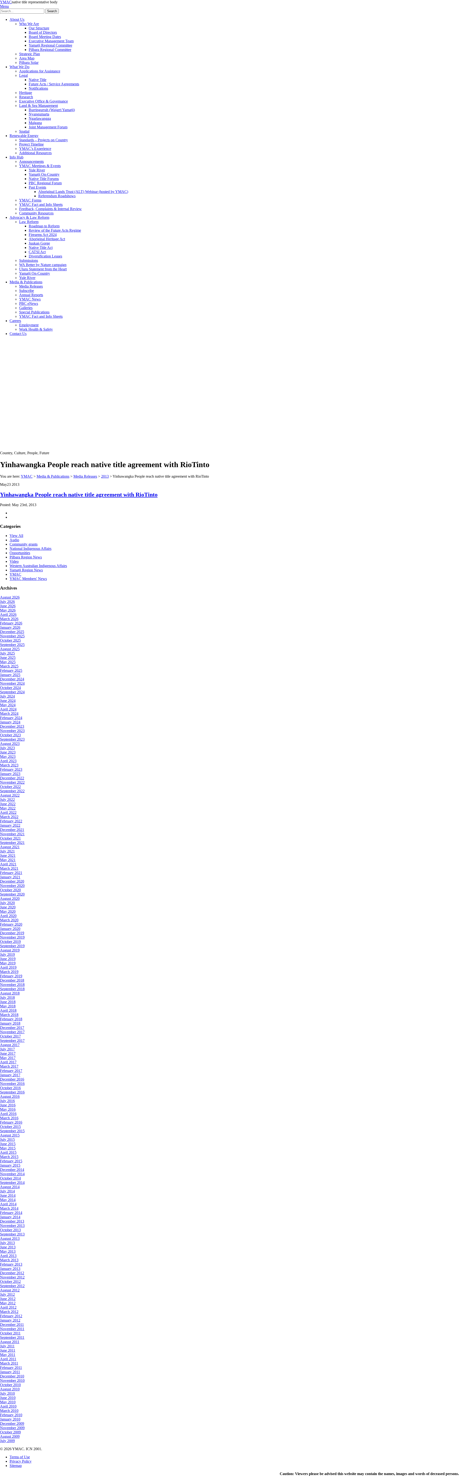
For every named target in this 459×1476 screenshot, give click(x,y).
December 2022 (12, 778)
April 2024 (8, 709)
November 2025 (12, 636)
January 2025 (10, 675)
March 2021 (9, 868)
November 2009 (12, 1428)
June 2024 (8, 701)
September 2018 (12, 989)
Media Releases (31, 286)
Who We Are (29, 24)
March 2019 (9, 972)
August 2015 (10, 1135)
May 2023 (8, 756)
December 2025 (12, 632)
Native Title (37, 80)
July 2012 (7, 1294)
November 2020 (12, 886)
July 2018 (7, 997)
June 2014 (8, 1195)
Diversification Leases (45, 256)
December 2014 (12, 1170)
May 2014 (8, 1200)
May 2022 (8, 808)
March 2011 (9, 1363)
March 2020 (9, 920)
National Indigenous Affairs (30, 549)
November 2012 (12, 1277)
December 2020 (12, 881)
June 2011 (7, 1350)
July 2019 (7, 954)
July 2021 (7, 851)
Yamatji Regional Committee (50, 45)
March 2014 (9, 1208)
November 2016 (12, 1084)
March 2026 (9, 619)
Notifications (38, 88)
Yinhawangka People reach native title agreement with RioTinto (79, 495)
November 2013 (12, 1226)
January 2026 (10, 627)
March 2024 (9, 713)
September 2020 (12, 894)
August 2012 (10, 1290)
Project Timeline (31, 144)
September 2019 (12, 946)
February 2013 (11, 1264)
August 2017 (10, 1045)
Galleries (26, 308)
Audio (14, 540)
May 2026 (8, 610)
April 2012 (8, 1307)
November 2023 (12, 731)
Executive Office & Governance (43, 101)
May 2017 (8, 1058)
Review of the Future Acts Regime (55, 230)
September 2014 (12, 1183)
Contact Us (18, 334)
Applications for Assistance (39, 71)
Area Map (26, 58)
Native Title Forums (44, 179)
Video (14, 561)
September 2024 (12, 692)
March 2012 (9, 1312)
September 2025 (12, 645)
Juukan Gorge (39, 243)
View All (16, 536)
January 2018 (10, 1023)
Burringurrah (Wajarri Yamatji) (52, 110)
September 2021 (12, 843)
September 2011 (12, 1337)
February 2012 (11, 1316)
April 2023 (8, 761)
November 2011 (12, 1329)
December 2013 (12, 1221)
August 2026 (10, 597)
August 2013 (10, 1238)
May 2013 (8, 1251)
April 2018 (8, 1010)
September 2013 (12, 1234)
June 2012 (8, 1299)
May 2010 (8, 1402)
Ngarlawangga (40, 118)
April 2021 (8, 864)
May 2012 (8, 1303)
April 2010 (8, 1406)
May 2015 (8, 1148)
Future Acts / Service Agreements (54, 84)
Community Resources (36, 213)
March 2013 (9, 1260)
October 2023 (10, 735)
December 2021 (12, 830)
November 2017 (12, 1032)
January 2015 (10, 1165)
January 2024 (10, 722)
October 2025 (10, 640)
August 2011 (9, 1342)
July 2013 (7, 1243)
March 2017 (9, 1066)
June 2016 (8, 1105)
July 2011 (7, 1346)
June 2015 (8, 1144)
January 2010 (10, 1419)
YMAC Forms (30, 200)
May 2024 (8, 705)
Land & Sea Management (38, 106)
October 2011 (10, 1333)
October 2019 (10, 942)
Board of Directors (43, 32)
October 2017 (10, 1036)
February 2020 (11, 924)
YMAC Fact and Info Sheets (41, 204)
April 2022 (8, 812)
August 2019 (10, 950)
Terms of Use (20, 1457)
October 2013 (10, 1230)
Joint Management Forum (48, 127)
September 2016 (12, 1092)
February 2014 (11, 1213)
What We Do (19, 67)
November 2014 (12, 1174)
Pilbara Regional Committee (50, 50)
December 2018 (12, 980)
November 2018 (12, 985)
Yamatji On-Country (44, 174)
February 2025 (11, 670)
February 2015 (11, 1161)
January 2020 (10, 929)
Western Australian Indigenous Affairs (38, 566)
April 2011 (8, 1359)
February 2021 (11, 873)
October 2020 (10, 890)
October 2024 (10, 688)
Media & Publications (26, 282)
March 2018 (9, 1015)
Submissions (28, 260)
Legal (23, 75)
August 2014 (10, 1187)
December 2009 (12, 1423)
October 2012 (10, 1281)
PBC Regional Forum (45, 183)
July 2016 (7, 1101)
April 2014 (8, 1204)
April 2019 (8, 967)
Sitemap (16, 1466)
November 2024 (12, 683)
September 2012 (12, 1286)
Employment (28, 325)
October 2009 (10, 1432)
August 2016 (10, 1096)
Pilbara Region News (26, 557)
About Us (17, 19)
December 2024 (12, 679)
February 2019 (11, 976)
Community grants (24, 544)
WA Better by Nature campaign (42, 265)
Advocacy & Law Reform (29, 217)
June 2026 (8, 606)
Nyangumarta (39, 114)
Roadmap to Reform (44, 226)
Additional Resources (35, 153)
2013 (105, 476)
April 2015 (8, 1152)
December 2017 (12, 1028)
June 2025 (8, 658)
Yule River (37, 170)
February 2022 (11, 821)
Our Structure (39, 28)
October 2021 (10, 838)
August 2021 (10, 847)
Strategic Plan (29, 54)
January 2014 (10, 1217)
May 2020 (8, 911)
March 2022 (9, 817)
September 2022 (12, 791)
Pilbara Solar (28, 62)
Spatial (24, 131)
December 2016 (12, 1079)
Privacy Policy (21, 1461)
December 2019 (12, 933)
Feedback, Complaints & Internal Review (50, 209)
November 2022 (12, 782)
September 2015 (12, 1131)
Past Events (37, 187)
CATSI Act (37, 252)
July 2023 (7, 748)
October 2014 (10, 1178)
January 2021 (10, 877)
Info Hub (16, 157)
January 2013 (10, 1269)
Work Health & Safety (36, 329)
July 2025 (7, 653)
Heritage (25, 93)
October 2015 (10, 1127)
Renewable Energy (24, 136)
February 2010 (11, 1415)
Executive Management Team (51, 41)
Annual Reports (31, 295)
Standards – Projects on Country (43, 140)
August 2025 (10, 649)
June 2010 (8, 1398)
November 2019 (12, 937)
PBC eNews (28, 303)
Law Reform (28, 222)
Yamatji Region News (26, 570)
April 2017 (8, 1062)
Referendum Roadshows (57, 196)
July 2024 (7, 696)
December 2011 (12, 1325)
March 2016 (9, 1118)
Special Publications (34, 312)
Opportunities (20, 553)
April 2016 (8, 1114)
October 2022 (10, 787)
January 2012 (10, 1320)
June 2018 (8, 1002)
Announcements (31, 161)
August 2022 (10, 795)
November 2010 (12, 1380)
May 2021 (8, 860)
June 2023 (8, 752)
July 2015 (7, 1139)
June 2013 (8, 1247)
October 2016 (10, 1088)
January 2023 (10, 774)
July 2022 (7, 800)
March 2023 (9, 765)
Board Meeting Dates (45, 37)
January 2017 (10, 1075)
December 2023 (12, 726)
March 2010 (9, 1411)
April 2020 (8, 916)
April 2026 (8, 614)
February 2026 (11, 623)
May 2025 (8, 662)
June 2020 (8, 907)
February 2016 (11, 1122)
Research (26, 97)
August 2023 (10, 744)
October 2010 (10, 1385)
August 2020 (10, 899)
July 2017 (7, 1049)
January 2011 (10, 1372)
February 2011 (11, 1368)
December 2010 (12, 1376)
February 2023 (11, 769)
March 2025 (9, 666)
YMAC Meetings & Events (40, 166)
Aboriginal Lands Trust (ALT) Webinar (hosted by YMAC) (83, 192)
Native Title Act (41, 248)
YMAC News (30, 299)
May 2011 (7, 1355)
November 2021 (12, 834)
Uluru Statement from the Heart (43, 269)
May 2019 (8, 963)
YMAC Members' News (28, 579)
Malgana (35, 123)
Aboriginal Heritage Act (47, 239)
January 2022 (10, 825)
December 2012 (12, 1273)
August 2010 (10, 1389)
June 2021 (8, 855)
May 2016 (8, 1109)
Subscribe (26, 291)
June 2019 (8, 959)
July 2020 (7, 903)
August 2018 (10, 993)
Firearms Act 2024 (43, 235)
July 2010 (7, 1393)
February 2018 (11, 1019)
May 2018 (8, 1006)
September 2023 (12, 739)
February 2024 (11, 718)
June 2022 (8, 804)
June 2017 (8, 1053)
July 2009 (7, 1441)
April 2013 (8, 1256)
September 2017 (12, 1041)
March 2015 (9, 1157)
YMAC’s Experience (35, 149)
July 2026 (7, 602)
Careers (15, 321)
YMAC (6, 2)
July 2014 (7, 1191)
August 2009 (10, 1436)
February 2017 (11, 1071)
